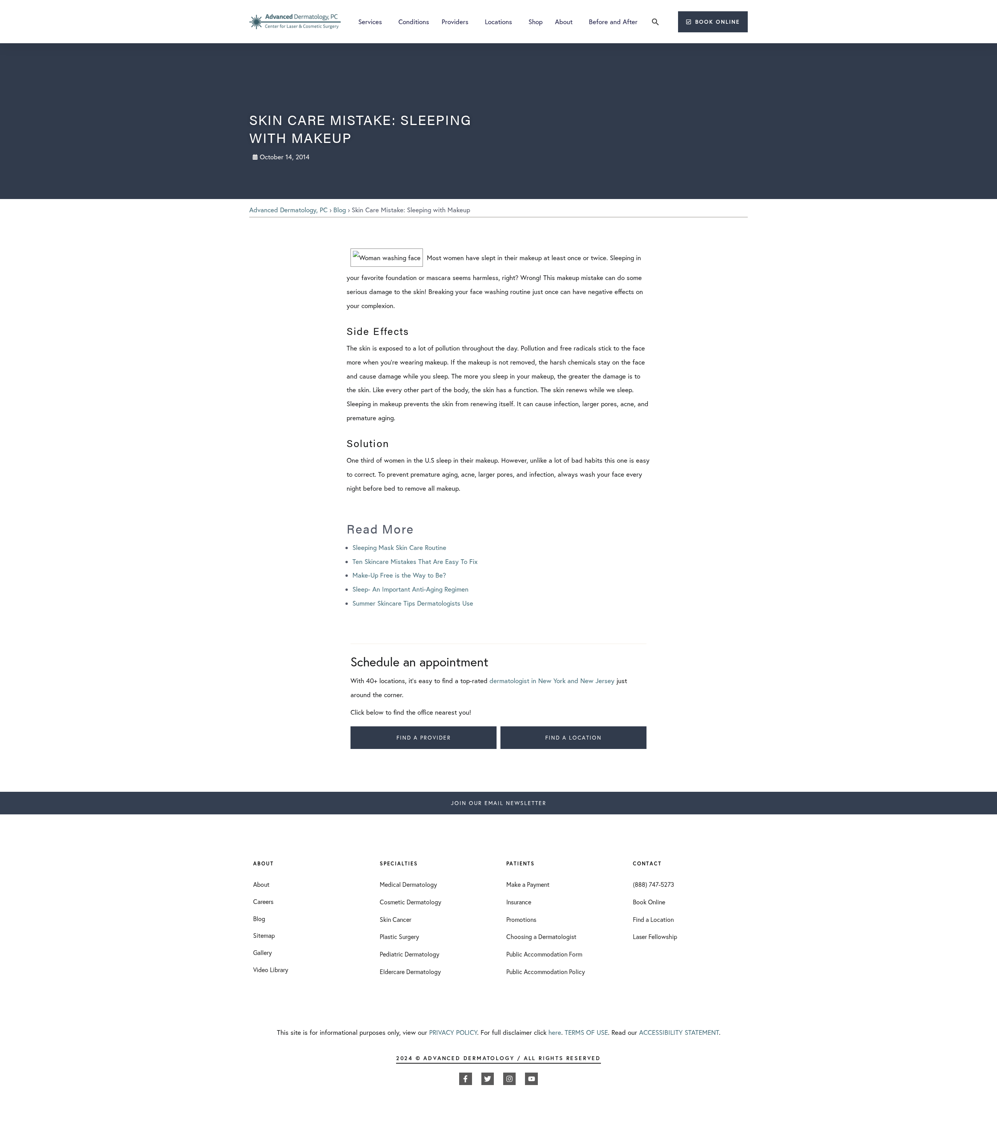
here (554, 1032)
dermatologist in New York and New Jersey (552, 681)
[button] (655, 22)
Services (370, 22)
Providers (455, 22)
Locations (498, 22)
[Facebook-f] (465, 1079)
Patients (520, 863)
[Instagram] (509, 1079)
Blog (339, 210)
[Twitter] (487, 1079)
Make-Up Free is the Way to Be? (399, 575)
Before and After (613, 22)
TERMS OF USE (586, 1032)
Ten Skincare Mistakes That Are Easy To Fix (414, 561)
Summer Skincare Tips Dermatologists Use (412, 603)
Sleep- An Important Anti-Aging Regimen (410, 589)
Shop (535, 22)
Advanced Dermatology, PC (288, 210)
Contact (647, 863)
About (563, 22)
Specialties (399, 863)
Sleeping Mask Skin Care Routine (399, 547)
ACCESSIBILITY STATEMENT (679, 1032)
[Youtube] (531, 1079)
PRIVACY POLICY (453, 1032)
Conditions (413, 22)
